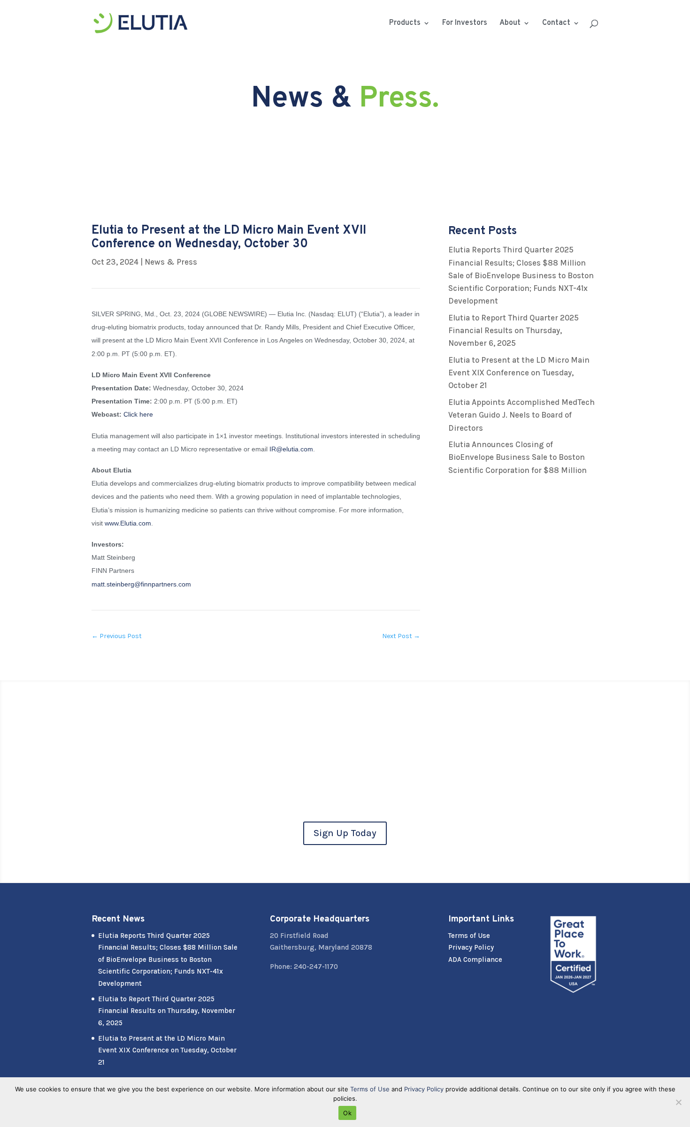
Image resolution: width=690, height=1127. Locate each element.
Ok (347, 1113)
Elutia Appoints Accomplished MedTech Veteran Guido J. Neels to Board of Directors (521, 414)
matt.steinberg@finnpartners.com (141, 584)
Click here (138, 414)
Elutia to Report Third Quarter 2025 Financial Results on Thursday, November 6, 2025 (513, 330)
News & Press (171, 262)
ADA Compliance (475, 959)
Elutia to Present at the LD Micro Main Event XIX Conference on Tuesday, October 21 (519, 372)
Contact (556, 24)
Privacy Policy (471, 947)
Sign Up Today (345, 833)
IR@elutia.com (291, 449)
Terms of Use (469, 935)
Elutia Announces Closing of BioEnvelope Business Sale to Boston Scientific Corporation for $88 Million (517, 457)
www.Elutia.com (128, 523)
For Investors (464, 24)
